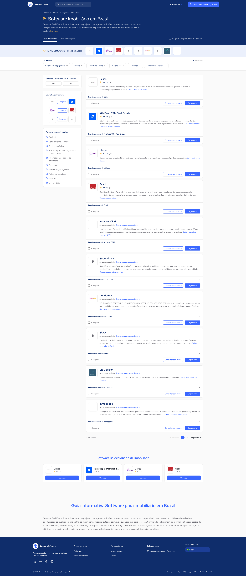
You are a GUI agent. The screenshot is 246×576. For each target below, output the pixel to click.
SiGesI (103, 332)
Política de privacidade (190, 572)
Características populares (55, 66)
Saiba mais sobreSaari (108, 198)
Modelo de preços (96, 66)
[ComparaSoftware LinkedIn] (35, 561)
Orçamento (192, 103)
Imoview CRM (108, 221)
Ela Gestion (106, 369)
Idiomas (77, 66)
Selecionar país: (192, 544)
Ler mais (54, 31)
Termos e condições (174, 572)
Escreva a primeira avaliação (127, 225)
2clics (103, 79)
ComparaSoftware (50, 12)
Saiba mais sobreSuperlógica (111, 272)
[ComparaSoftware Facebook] (46, 561)
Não (71, 84)
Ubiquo (104, 150)
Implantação (116, 66)
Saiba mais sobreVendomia (110, 309)
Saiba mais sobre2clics (138, 89)
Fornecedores (117, 546)
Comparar (63, 102)
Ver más (65, 478)
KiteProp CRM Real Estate (115, 113)
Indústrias (134, 66)
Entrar (113, 555)
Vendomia (106, 295)
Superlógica (107, 258)
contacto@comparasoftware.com (163, 551)
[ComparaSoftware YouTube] (40, 561)
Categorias (175, 4)
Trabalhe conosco (81, 555)
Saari (103, 184)
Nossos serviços (117, 551)
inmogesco (106, 403)
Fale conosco (153, 546)
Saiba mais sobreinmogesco (175, 414)
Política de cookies (206, 572)
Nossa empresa (80, 546)
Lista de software (50, 38)
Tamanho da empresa (154, 66)
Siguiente (195, 437)
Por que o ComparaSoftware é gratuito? (187, 39)
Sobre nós (78, 551)
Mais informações (67, 38)
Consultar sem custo (173, 103)
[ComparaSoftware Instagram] (52, 561)
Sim (53, 84)
